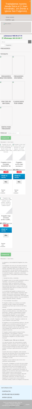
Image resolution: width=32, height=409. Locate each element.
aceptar (28, 404)
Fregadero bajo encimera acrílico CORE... (6, 217)
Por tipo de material (6, 102)
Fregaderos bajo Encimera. (6, 77)
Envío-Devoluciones (10, 394)
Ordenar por (4, 133)
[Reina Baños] (16, 27)
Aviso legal (7, 397)
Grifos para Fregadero (6, 128)
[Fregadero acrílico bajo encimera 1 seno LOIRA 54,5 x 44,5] (19, 152)
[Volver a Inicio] (2, 45)
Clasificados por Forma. (18, 102)
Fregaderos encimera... (18, 77)
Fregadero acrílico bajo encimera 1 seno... (19, 164)
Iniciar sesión (10, 17)
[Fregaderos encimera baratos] (18, 65)
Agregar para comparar (2, 191)
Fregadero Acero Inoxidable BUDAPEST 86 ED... (6, 164)
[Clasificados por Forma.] (18, 90)
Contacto (6, 391)
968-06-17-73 (17, 36)
